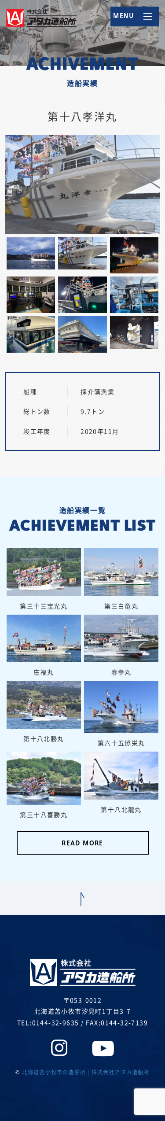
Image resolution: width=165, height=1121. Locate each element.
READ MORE (82, 844)
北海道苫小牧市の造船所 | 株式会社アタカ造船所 (86, 1072)
